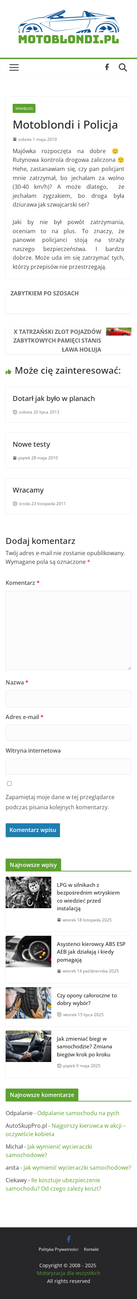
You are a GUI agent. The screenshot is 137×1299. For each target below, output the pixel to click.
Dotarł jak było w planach (54, 398)
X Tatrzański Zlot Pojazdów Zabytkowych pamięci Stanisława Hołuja (57, 340)
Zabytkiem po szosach (45, 293)
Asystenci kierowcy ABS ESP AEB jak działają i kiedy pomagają (91, 951)
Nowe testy (31, 444)
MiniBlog (24, 108)
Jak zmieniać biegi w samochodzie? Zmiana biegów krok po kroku (84, 1046)
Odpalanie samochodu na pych (78, 1113)
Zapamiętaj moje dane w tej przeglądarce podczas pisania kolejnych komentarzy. (60, 802)
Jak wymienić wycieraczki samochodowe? (77, 1167)
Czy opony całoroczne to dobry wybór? (87, 999)
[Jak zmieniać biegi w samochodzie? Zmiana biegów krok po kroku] (28, 1054)
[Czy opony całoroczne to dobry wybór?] (28, 1006)
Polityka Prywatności (58, 1249)
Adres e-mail (25, 717)
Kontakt (91, 1249)
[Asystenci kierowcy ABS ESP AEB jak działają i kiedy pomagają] (28, 959)
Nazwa (17, 682)
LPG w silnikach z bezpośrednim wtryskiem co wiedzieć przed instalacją (88, 896)
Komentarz (23, 583)
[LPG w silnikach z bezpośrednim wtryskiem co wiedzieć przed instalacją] (28, 904)
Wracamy (28, 490)
